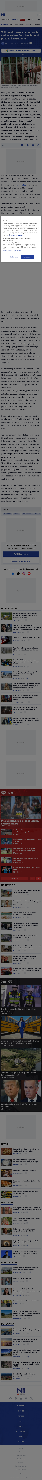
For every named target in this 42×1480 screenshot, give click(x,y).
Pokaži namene (13, 257)
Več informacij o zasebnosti (15, 235)
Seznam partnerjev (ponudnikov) (12, 250)
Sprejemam (27, 257)
